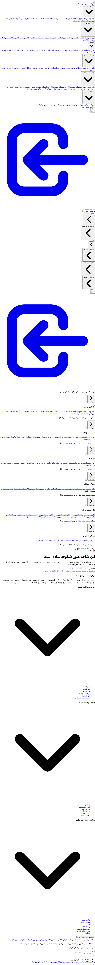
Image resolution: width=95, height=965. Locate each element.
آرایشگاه (76, 21)
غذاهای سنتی (72, 50)
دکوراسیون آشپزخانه (87, 87)
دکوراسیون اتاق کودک (53, 87)
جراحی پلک (86, 811)
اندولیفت (87, 802)
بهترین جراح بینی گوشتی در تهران (24, 940)
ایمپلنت (87, 933)
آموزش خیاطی (37, 68)
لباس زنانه (91, 68)
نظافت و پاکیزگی (50, 89)
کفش (86, 70)
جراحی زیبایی (25, 38)
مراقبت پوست (53, 18)
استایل (28, 68)
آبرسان (45, 18)
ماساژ (40, 105)
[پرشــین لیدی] (87, 107)
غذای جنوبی (24, 50)
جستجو (92, 568)
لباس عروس (48, 68)
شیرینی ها (82, 50)
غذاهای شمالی (34, 50)
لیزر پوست (86, 691)
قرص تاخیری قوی (60, 940)
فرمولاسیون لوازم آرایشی (69, 18)
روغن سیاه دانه (7, 18)
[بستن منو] (83, 211)
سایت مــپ (85, 920)
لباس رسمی (70, 68)
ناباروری (64, 38)
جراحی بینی (85, 809)
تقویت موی (24, 18)
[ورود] (47, 388)
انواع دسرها (90, 50)
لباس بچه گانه (81, 68)
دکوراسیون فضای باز (14, 87)
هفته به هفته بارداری (76, 38)
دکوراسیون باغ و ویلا (87, 89)
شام (57, 50)
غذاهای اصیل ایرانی (47, 50)
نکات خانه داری (63, 89)
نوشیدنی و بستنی (12, 50)
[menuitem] (78, 962)
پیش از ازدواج (79, 105)
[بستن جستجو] (94, 955)
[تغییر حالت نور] (91, 110)
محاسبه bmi (85, 815)
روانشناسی (87, 40)
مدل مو (83, 18)
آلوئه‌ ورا (16, 18)
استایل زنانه (21, 68)
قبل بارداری (56, 38)
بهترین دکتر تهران (83, 929)
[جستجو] (94, 107)
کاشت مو (86, 813)
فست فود (63, 50)
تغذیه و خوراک (46, 38)
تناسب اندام (35, 38)
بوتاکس (87, 804)
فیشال (31, 18)
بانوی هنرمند (74, 89)
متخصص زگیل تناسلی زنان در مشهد (81, 940)
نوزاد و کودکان (14, 38)
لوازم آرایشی (90, 21)
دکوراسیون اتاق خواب (70, 87)
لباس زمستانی (59, 68)
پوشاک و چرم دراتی (45, 940)
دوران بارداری (89, 38)
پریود (88, 924)
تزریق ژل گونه (84, 807)
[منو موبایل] (94, 1)
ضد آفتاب (38, 18)
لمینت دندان (85, 922)
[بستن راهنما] (72, 960)
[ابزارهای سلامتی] (94, 964)
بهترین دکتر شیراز (83, 931)
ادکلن (82, 21)
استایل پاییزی (11, 68)
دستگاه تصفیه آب (36, 89)
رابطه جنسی (48, 105)
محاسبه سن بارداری (82, 698)
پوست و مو (90, 18)
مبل (28, 89)
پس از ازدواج (90, 105)
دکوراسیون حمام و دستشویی (33, 87)
